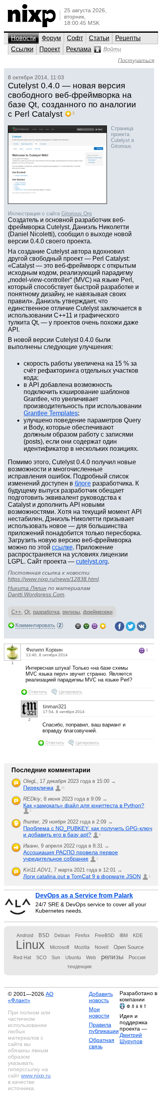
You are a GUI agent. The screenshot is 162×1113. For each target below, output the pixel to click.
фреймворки (97, 612)
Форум (51, 38)
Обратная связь (101, 1043)
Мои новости (99, 1012)
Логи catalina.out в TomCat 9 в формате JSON (82, 876)
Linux (30, 945)
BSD (44, 935)
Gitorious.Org (76, 214)
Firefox (82, 935)
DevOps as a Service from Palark (84, 895)
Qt (27, 612)
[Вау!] (103, 625)
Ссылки (22, 49)
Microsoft (59, 947)
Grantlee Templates (51, 413)
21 (62, 788)
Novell (102, 947)
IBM (124, 935)
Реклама (78, 49)
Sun (56, 957)
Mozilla (82, 947)
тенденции (79, 966)
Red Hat (22, 957)
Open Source (129, 947)
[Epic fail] (78, 625)
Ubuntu (73, 957)
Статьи (99, 38)
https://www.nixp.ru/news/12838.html (53, 579)
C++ (16, 612)
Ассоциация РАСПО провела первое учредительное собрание (70, 855)
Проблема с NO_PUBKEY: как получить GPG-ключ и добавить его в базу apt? (87, 831)
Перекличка (38, 787)
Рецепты (128, 38)
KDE (138, 935)
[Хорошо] (95, 625)
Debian (62, 935)
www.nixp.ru (36, 1075)
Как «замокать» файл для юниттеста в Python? (83, 805)
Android (25, 935)
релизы (71, 612)
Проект (49, 49)
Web (91, 957)
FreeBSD (104, 935)
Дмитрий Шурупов (131, 1038)
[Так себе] (86, 625)
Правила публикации (104, 1027)
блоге (83, 483)
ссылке (62, 547)
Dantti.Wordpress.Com (36, 594)
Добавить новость (101, 997)
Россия (137, 957)
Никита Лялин (27, 588)
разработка (46, 612)
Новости (23, 38)
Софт (75, 38)
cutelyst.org (92, 561)
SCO (41, 957)
